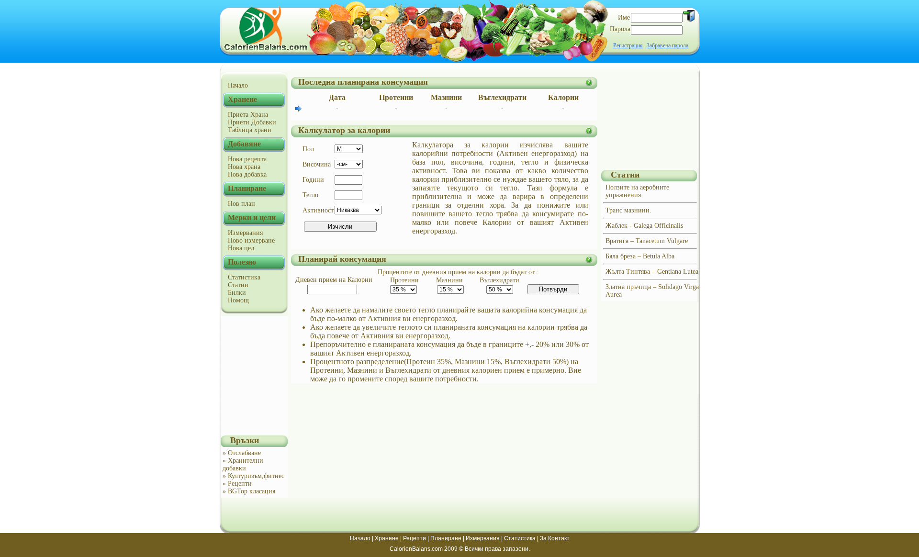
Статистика (244, 277)
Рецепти (414, 538)
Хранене (387, 538)
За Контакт (555, 538)
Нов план (241, 203)
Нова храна (244, 166)
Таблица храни (249, 130)
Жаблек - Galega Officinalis (644, 225)
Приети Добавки (252, 122)
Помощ (238, 300)
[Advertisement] (254, 375)
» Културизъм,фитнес (253, 475)
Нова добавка (247, 174)
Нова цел (241, 248)
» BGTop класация (249, 491)
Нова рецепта (247, 159)
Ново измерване (251, 240)
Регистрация (628, 45)
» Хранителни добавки (243, 464)
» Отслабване (242, 453)
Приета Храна (248, 114)
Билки (237, 292)
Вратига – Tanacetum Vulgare (646, 241)
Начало (238, 85)
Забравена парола (667, 45)
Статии (238, 285)
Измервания (245, 232)
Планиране (445, 538)
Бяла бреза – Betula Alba (639, 256)
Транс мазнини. (628, 210)
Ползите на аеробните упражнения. (637, 191)
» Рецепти (237, 483)
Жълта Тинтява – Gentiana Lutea (651, 271)
